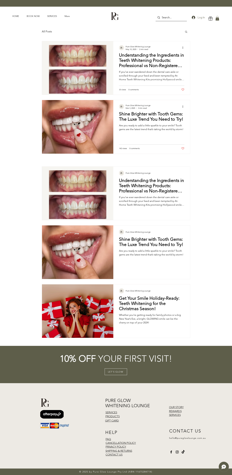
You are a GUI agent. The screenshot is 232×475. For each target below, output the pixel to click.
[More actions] (184, 48)
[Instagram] (177, 452)
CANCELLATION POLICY (121, 442)
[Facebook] (171, 452)
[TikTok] (183, 452)
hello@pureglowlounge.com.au (187, 438)
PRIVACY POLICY (116, 446)
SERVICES (111, 412)
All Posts (47, 31)
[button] (217, 18)
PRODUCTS (112, 416)
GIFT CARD (112, 420)
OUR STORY (176, 407)
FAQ (108, 439)
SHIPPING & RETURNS (118, 450)
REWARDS (175, 411)
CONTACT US (114, 454)
